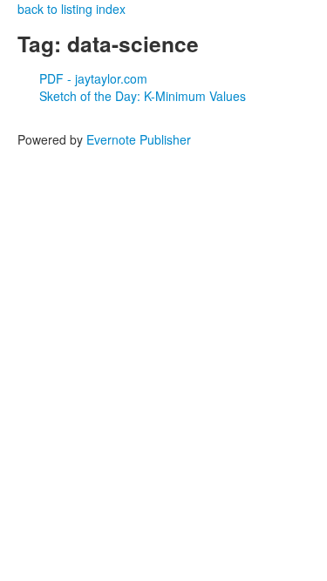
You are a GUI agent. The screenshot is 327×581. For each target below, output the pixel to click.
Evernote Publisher (138, 139)
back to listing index (71, 8)
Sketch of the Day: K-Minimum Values (142, 96)
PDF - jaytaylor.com (93, 78)
